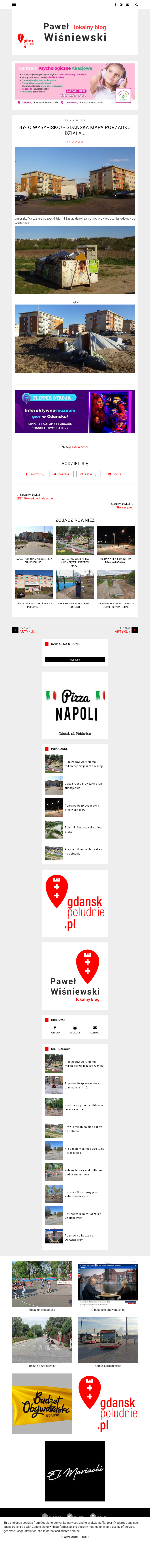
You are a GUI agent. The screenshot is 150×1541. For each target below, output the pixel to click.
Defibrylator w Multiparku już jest (74, 605)
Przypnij (90, 474)
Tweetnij (64, 474)
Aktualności (75, 141)
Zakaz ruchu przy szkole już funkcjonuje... (34, 561)
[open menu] (14, 4)
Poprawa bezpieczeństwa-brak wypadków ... (116, 561)
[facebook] (114, 4)
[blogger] (120, 4)
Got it (86, 1537)
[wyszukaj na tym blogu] (136, 4)
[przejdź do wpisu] (34, 553)
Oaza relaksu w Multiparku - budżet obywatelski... (116, 605)
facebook (55, 1032)
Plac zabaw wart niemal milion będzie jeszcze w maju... (75, 562)
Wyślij (118, 474)
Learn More (69, 1537)
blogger (75, 1032)
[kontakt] (126, 4)
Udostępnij (36, 474)
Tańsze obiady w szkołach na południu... (34, 605)
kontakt (95, 1032)
